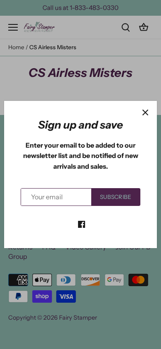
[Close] (145, 112)
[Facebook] (81, 223)
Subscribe (115, 197)
